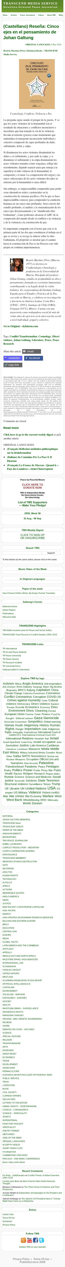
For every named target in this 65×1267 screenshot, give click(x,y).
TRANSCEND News (11, 823)
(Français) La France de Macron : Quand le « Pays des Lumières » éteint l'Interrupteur (32, 467)
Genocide (51, 718)
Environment (16, 710)
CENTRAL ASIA (9, 931)
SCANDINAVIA (9, 966)
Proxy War (47, 770)
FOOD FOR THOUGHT (12, 1124)
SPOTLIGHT (8, 949)
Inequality (18, 732)
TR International (9, 648)
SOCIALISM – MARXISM (13, 994)
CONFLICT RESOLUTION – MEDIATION (20, 847)
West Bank (14, 799)
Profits (37, 770)
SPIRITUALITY (9, 1127)
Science (19, 777)
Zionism (37, 803)
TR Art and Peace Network (14, 652)
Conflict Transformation (23, 336)
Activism (8, 683)
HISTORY (6, 1001)
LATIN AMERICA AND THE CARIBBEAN (20, 945)
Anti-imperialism (53, 683)
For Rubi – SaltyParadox (13, 1175)
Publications (8, 613)
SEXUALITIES (8, 1099)
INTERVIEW (8, 1050)
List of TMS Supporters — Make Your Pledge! (32, 504)
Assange (37, 687)
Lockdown (22, 749)
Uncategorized (9, 1152)
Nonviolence (38, 756)
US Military (21, 792)
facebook (34, 358)
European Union (14, 714)
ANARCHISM (8, 1068)
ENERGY (6, 914)
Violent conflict (50, 792)
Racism (18, 773)
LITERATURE (8, 1085)
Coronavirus (24, 696)
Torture (47, 784)
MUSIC (5, 1089)
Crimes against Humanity (24, 700)
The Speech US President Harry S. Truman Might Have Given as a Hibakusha (31, 1200)
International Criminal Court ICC (39, 735)
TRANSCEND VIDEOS (12, 826)
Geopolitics (35, 721)
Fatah (37, 714)
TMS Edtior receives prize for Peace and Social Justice (27, 630)
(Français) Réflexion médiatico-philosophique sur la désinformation (32, 450)
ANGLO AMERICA (10, 896)
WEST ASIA (7, 977)
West (58, 796)
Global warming (52, 721)
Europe (52, 711)
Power (27, 770)
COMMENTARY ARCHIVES (15, 1155)
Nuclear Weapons (15, 759)
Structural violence (16, 784)
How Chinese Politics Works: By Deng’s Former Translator (28, 593)
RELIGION (7, 1040)
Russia (9, 777)
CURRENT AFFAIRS (11, 1096)
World (27, 803)
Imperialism (32, 729)
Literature (38, 340)
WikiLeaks (53, 800)
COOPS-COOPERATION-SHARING (18, 851)
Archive (14, 15)
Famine (30, 714)
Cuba (44, 700)
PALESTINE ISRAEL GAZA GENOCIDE (20, 959)
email (30, 351)
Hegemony (31, 725)
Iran (47, 738)
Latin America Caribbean (44, 745)
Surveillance (35, 784)
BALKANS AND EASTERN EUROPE (19, 921)
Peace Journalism (27, 15)
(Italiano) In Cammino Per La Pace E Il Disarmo (29, 459)
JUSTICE (6, 903)
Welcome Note (9, 617)
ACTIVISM (7, 889)
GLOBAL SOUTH (10, 942)
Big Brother (56, 686)
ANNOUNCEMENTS (11, 833)
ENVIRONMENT (9, 991)
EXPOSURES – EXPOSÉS (14, 998)
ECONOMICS (8, 1057)
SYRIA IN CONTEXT (11, 970)
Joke (59, 742)
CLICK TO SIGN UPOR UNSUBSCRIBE (32, 536)
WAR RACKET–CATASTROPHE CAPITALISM (23, 907)
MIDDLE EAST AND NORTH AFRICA (19, 956)
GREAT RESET (9, 1054)
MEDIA (5, 938)
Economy (45, 707)
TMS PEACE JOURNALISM (15, 840)
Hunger (20, 729)
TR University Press (11, 666)
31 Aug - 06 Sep (32, 518)
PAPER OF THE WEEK (12, 830)
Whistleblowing (31, 799)
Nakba (17, 756)
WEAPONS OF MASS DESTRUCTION (19, 861)
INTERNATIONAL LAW (12, 963)
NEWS (5, 900)
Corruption (39, 696)
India (44, 729)
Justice (24, 745)
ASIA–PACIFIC (9, 910)
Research (39, 773)
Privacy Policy (8, 1225)
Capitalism (43, 690)
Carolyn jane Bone (11, 1181)
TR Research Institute (12, 662)
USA (52, 788)
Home (5, 15)
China (54, 690)
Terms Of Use (8, 1218)
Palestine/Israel (15, 766)
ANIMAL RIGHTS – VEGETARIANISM (19, 1106)
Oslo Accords (31, 763)
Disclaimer (7, 1221)
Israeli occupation (45, 742)
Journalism (12, 745)
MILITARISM (8, 868)
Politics (17, 770)
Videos (41, 15)
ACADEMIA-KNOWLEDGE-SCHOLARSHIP (22, 980)
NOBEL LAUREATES (12, 844)
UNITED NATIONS (10, 973)
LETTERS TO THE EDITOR (14, 1103)
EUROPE (6, 935)
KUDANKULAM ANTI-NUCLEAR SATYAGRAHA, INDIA (27, 1075)
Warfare (48, 796)
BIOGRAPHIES (9, 837)
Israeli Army (26, 742)
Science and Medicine (38, 777)
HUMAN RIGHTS (10, 875)
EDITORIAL (7, 816)
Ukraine (14, 788)
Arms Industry (24, 686)
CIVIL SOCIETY (9, 1092)
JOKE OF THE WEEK (12, 1138)
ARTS (5, 1047)
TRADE (5, 1061)
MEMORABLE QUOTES (13, 893)
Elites (54, 707)
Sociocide (19, 780)
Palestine (46, 763)
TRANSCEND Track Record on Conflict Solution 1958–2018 (29, 635)
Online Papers (9, 610)
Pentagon (52, 766)
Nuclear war (52, 756)
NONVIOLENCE (9, 854)
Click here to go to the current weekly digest (28, 434)
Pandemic (31, 766)
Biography (11, 690)
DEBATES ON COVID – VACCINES (18, 1029)
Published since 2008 (32, 1262)
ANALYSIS (7, 872)
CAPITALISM (8, 987)
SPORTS (6, 1117)
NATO (26, 756)
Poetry (7, 770)
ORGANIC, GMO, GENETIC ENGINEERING (22, 1019)
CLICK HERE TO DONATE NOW (32, 486)
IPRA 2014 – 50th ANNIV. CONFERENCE (21, 1159)
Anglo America (32, 683)
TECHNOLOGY (9, 879)
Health (19, 725)
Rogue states (53, 774)
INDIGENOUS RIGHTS (12, 1012)
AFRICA (6, 886)
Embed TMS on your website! (32, 1247)
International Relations (20, 738)
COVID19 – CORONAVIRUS (15, 1110)
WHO (43, 799)
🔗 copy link (11, 364)
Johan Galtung (22, 340)
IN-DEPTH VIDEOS (11, 1145)
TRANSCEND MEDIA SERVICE (30, 3)
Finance (46, 714)
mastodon (14, 358)
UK (7, 788)
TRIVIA (5, 1082)
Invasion (39, 738)
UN (22, 788)
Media (45, 749)
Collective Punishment (34, 693)
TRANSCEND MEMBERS (14, 858)
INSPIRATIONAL (10, 1120)
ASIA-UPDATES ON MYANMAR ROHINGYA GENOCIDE (27, 917)
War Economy (33, 796)
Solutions (31, 780)
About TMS (51, 15)
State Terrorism (49, 780)
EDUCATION (8, 928)
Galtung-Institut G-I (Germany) (16, 669)
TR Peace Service (10, 659)
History (44, 725)
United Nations (35, 788)
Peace (48, 340)
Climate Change (13, 693)
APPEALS (7, 952)
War (5, 796)
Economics (32, 707)
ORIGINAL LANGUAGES (38, 44)
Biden (46, 686)
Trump (56, 784)
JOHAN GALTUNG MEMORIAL (16, 819)
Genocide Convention (15, 722)
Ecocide (20, 707)
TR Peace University (11, 655)
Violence (34, 792)
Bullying (31, 690)
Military (14, 752)
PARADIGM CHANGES (13, 1015)
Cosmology (44, 336)
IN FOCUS (7, 882)
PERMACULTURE (10, 1071)
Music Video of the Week (13, 1162)
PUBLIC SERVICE (10, 1078)
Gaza (38, 718)
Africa (18, 683)
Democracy (23, 703)
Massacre (34, 749)
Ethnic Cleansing (36, 710)
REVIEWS (7, 1022)
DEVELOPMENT (10, 1064)
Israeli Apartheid (11, 742)
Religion (28, 773)
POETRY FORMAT (10, 1131)
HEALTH (6, 1005)
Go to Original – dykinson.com (21, 326)
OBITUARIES (8, 1134)
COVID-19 (54, 696)
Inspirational (30, 732)
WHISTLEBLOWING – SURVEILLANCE (20, 1008)
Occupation (32, 759)
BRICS (22, 690)
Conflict (9, 696)
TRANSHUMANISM (11, 1043)
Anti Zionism (9, 687)
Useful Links (8, 1214)
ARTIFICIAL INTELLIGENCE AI (16, 984)
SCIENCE (7, 1033)
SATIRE (6, 1026)
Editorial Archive (9, 606)
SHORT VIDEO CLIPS (12, 1148)
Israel (54, 738)
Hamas (9, 725)
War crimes (16, 796)
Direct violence (40, 703)
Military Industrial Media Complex (37, 752)
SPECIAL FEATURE (11, 1036)
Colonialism (53, 693)
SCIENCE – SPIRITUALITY (14, 1113)
